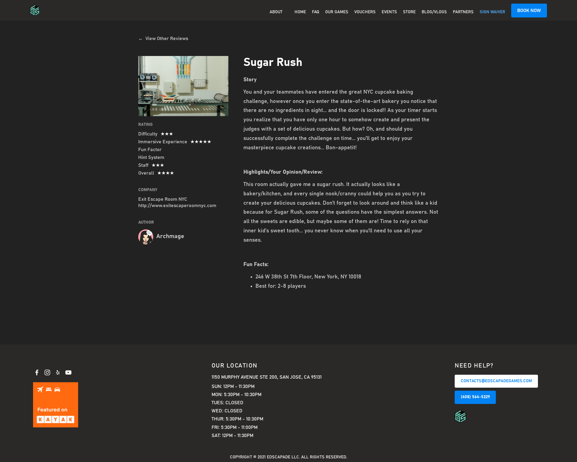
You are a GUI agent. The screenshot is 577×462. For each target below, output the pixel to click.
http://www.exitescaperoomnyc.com (177, 205)
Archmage (170, 236)
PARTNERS (463, 12)
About (276, 12)
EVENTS (389, 12)
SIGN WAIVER (492, 12)
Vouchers (365, 12)
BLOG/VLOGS (434, 12)
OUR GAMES (336, 12)
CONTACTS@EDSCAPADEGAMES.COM (496, 381)
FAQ (315, 12)
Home (300, 12)
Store (409, 12)
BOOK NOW (529, 10)
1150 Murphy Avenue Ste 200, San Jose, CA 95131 (267, 377)
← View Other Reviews (163, 38)
